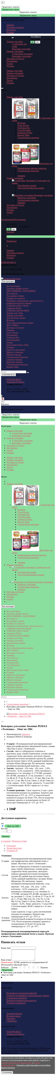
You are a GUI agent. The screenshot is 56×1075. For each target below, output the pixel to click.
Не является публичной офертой (22, 993)
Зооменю (26, 734)
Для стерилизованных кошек (30, 188)
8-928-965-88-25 (8, 262)
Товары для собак (15, 41)
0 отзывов (5, 841)
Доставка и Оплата (15, 59)
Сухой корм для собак (22, 433)
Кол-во (4, 828)
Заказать (5, 836)
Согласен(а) (7, 1072)
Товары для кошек (15, 51)
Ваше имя (5, 948)
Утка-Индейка (24, 130)
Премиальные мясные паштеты (31, 168)
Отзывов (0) (12, 850)
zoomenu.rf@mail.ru (15, 382)
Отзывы (10, 32)
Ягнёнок (21, 123)
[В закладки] (2, 721)
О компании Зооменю (17, 998)
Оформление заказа (10, 10)
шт (2, 823)
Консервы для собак (21, 49)
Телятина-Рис (23, 128)
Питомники (12, 61)
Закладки (11, 1018)
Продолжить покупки (10, 7)
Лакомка (21, 176)
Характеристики (14, 848)
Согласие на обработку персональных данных (28, 995)
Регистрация (20, 219)
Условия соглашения (16, 1003)
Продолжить (7, 970)
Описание (11, 846)
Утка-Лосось (23, 125)
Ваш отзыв (6, 960)
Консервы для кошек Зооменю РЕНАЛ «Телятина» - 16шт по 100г (26, 973)
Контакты (11, 30)
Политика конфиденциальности (21, 1000)
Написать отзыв (19, 841)
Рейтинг (5, 967)
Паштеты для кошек (26, 198)
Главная (10, 25)
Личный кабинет (14, 1013)
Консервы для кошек (21, 56)
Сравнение (12, 1021)
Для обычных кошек (26, 185)
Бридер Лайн (23, 135)
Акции (10, 63)
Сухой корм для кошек (22, 54)
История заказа (14, 1016)
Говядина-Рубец (24, 133)
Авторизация (7, 219)
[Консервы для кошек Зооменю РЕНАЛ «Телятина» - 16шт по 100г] (31, 716)
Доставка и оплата (15, 27)
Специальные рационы (28, 137)
